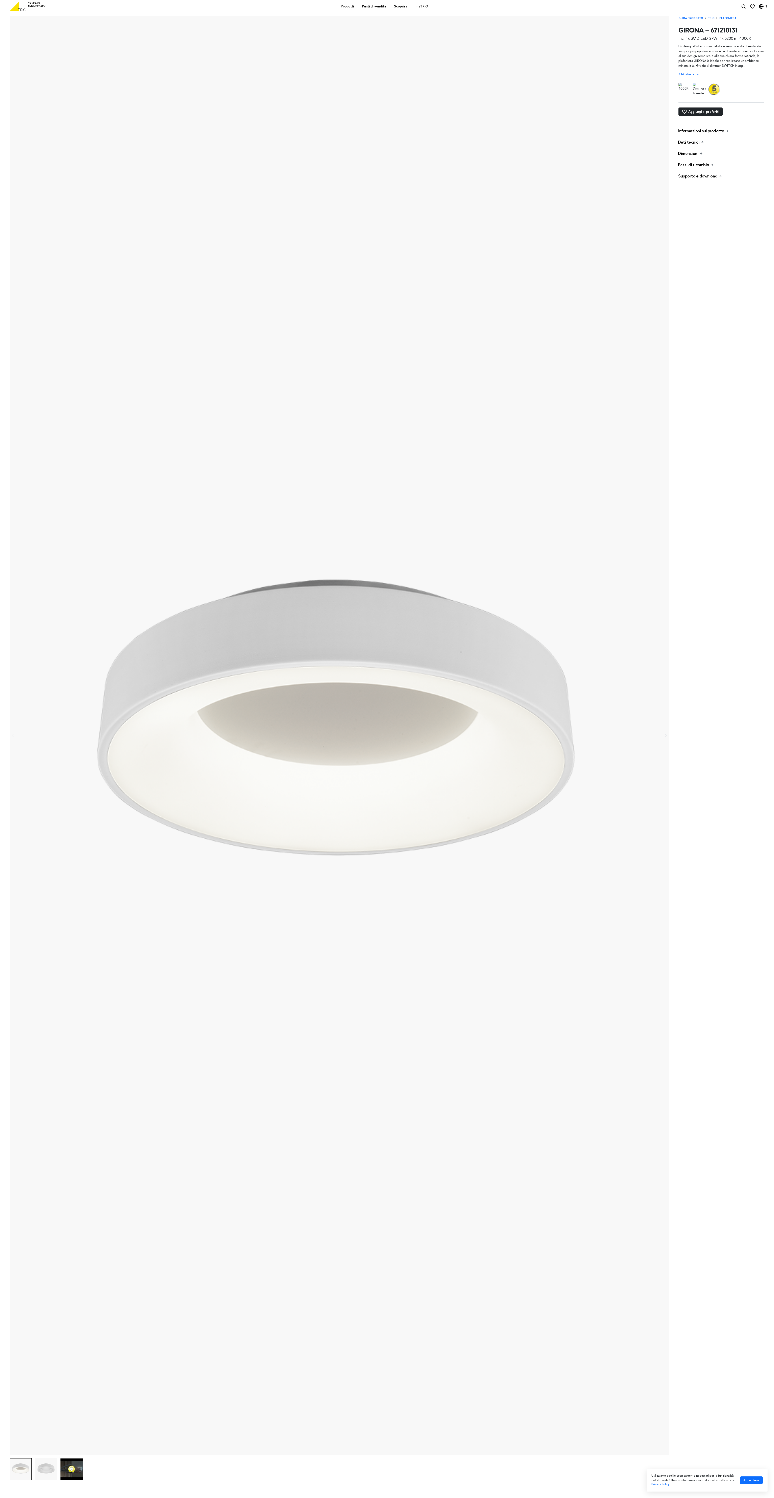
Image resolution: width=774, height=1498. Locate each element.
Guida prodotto (690, 18)
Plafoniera (727, 18)
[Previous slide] (13, 735)
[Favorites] (752, 6)
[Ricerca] (743, 6)
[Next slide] (665, 735)
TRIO (711, 18)
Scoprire (401, 6)
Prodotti (347, 6)
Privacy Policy (660, 1484)
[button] (21, 1469)
